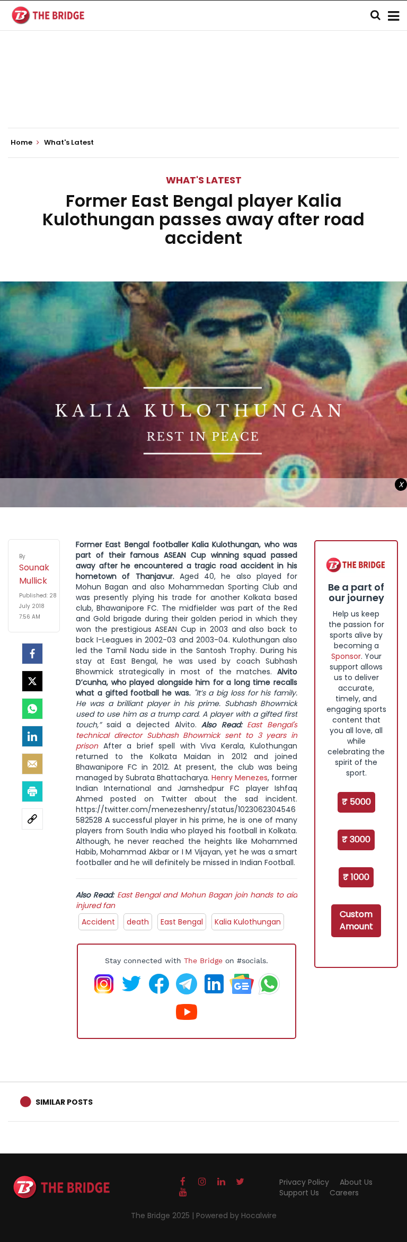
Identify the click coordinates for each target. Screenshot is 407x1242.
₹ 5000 (356, 802)
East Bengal (182, 922)
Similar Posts (64, 1102)
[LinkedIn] (32, 736)
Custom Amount (356, 920)
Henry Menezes (239, 777)
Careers (344, 1192)
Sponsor (346, 656)
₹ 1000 (356, 877)
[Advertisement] (203, 95)
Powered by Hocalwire (236, 1215)
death (138, 922)
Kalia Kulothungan (248, 922)
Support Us (299, 1192)
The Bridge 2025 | (163, 1215)
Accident (98, 922)
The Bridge (203, 960)
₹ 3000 (356, 839)
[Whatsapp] (32, 708)
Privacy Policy (304, 1182)
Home (22, 142)
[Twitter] (32, 681)
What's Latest (204, 180)
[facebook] (32, 653)
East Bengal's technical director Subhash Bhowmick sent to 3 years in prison (186, 735)
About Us (356, 1182)
